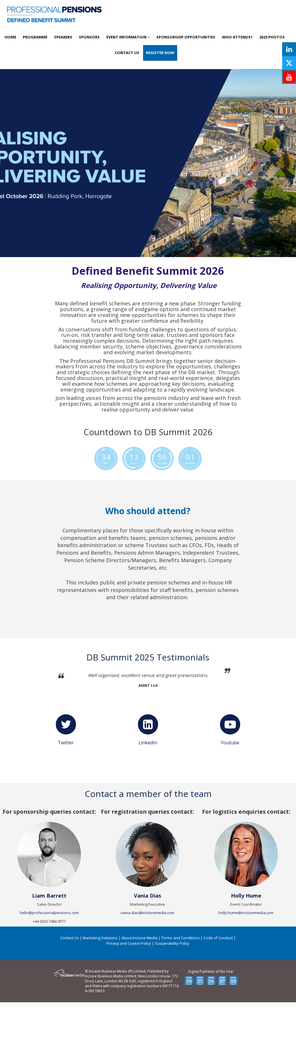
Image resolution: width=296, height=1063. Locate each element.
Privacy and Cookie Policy (128, 943)
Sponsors (89, 37)
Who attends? (237, 37)
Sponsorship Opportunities (185, 37)
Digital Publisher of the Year (211, 971)
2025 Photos (272, 37)
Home (10, 37)
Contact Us (127, 52)
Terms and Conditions (180, 937)
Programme (35, 37)
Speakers (63, 37)
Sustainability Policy (172, 943)
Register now (160, 52)
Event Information (126, 37)
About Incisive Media (139, 937)
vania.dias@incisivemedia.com (147, 912)
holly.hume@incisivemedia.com (246, 912)
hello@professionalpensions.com (49, 912)
